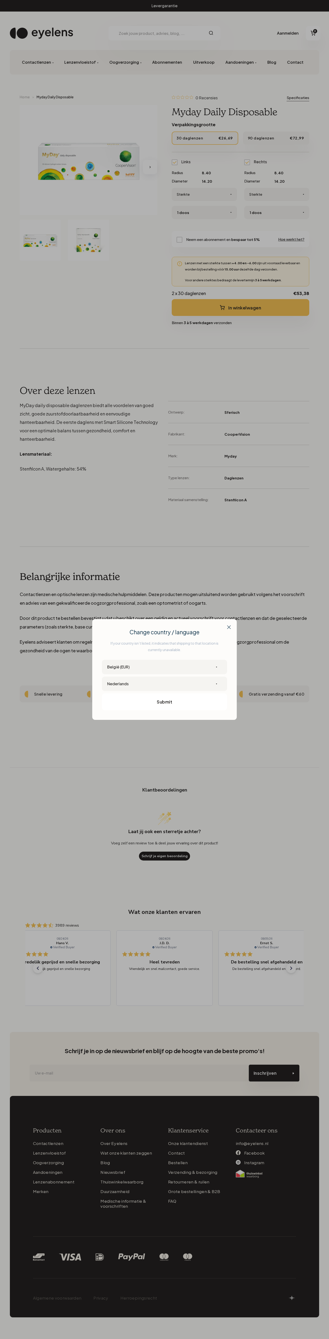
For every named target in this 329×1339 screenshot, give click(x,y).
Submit (164, 701)
